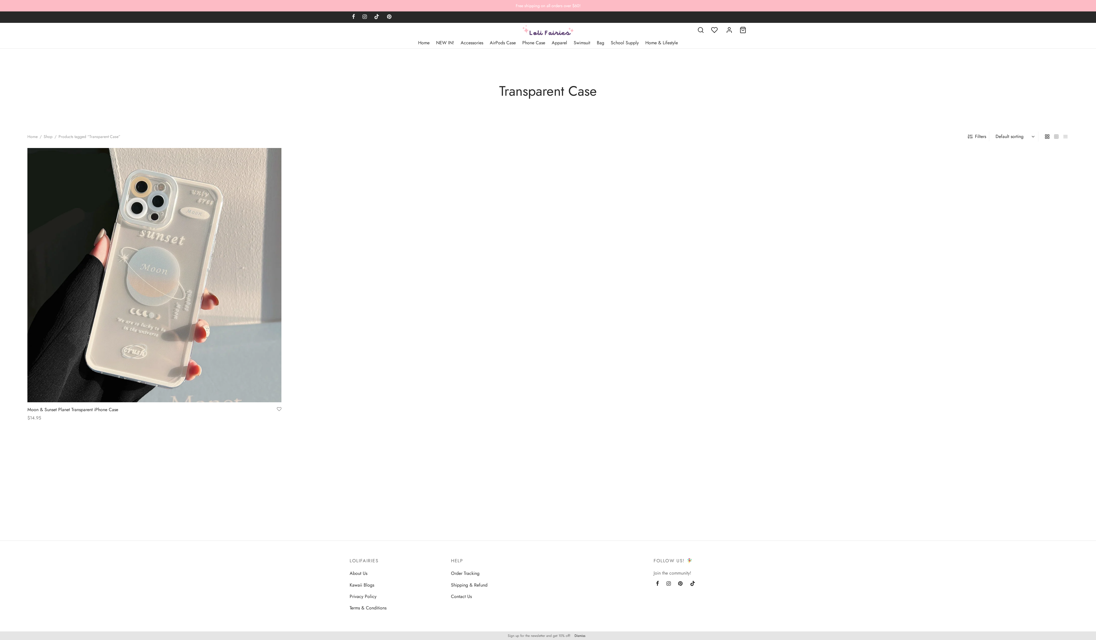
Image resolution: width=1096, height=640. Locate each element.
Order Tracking (465, 573)
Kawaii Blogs (362, 585)
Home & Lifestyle (661, 42)
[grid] (1047, 136)
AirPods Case (503, 42)
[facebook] (353, 17)
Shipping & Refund (469, 585)
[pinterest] (389, 17)
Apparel (559, 42)
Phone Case (533, 42)
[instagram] (364, 17)
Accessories (472, 42)
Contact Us (461, 596)
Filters (980, 136)
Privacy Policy (363, 596)
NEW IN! (445, 42)
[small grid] (1056, 136)
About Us (358, 573)
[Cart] (743, 30)
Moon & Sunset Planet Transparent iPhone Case (72, 409)
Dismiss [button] (580, 635)
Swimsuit (582, 42)
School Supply (625, 42)
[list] (1065, 136)
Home (424, 42)
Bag (600, 42)
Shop (48, 136)
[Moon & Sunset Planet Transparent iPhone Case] (154, 275)
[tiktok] (377, 17)
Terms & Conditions (368, 608)
